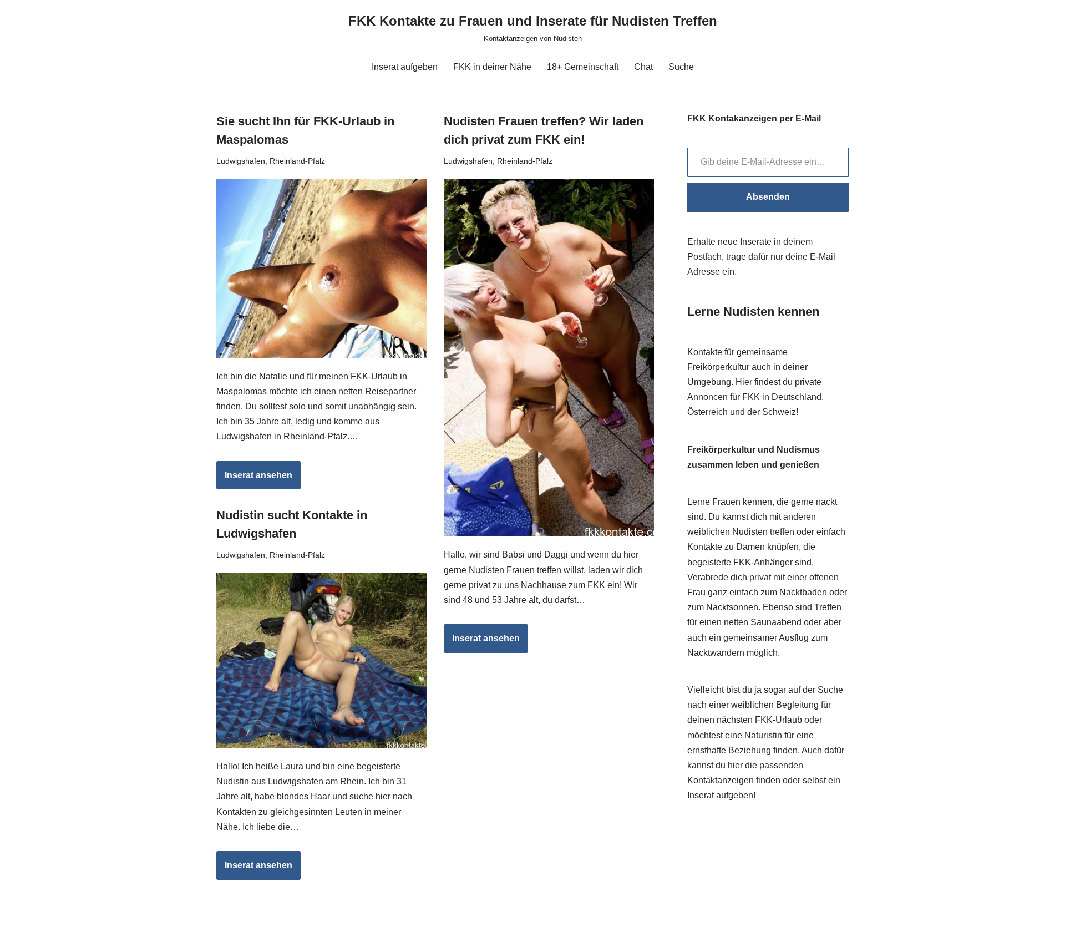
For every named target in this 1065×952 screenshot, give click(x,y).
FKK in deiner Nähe (492, 67)
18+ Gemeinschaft (582, 67)
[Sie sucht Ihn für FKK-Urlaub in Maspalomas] (321, 268)
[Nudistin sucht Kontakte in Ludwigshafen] (321, 660)
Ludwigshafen (240, 160)
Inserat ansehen (254, 480)
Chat (643, 67)
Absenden (768, 196)
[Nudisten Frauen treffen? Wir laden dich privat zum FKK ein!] (549, 357)
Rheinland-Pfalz (297, 160)
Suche (681, 67)
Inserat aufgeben (405, 67)
